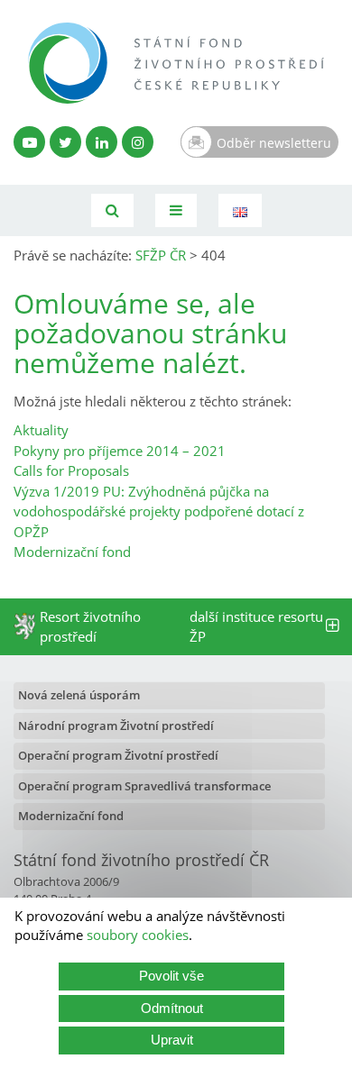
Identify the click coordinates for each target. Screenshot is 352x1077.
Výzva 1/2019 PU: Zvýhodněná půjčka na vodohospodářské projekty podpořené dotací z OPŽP (159, 511)
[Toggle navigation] (176, 210)
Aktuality (41, 430)
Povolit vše (171, 975)
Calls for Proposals (71, 470)
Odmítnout (172, 1008)
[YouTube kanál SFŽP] (29, 142)
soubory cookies (138, 935)
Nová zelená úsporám (79, 695)
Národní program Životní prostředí (116, 725)
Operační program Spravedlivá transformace (144, 786)
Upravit (172, 1039)
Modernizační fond (72, 552)
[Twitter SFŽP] (65, 142)
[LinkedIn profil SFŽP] (101, 142)
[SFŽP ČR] (176, 63)
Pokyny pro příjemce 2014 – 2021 (120, 451)
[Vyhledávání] (112, 210)
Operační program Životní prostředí (118, 755)
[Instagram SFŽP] (137, 142)
